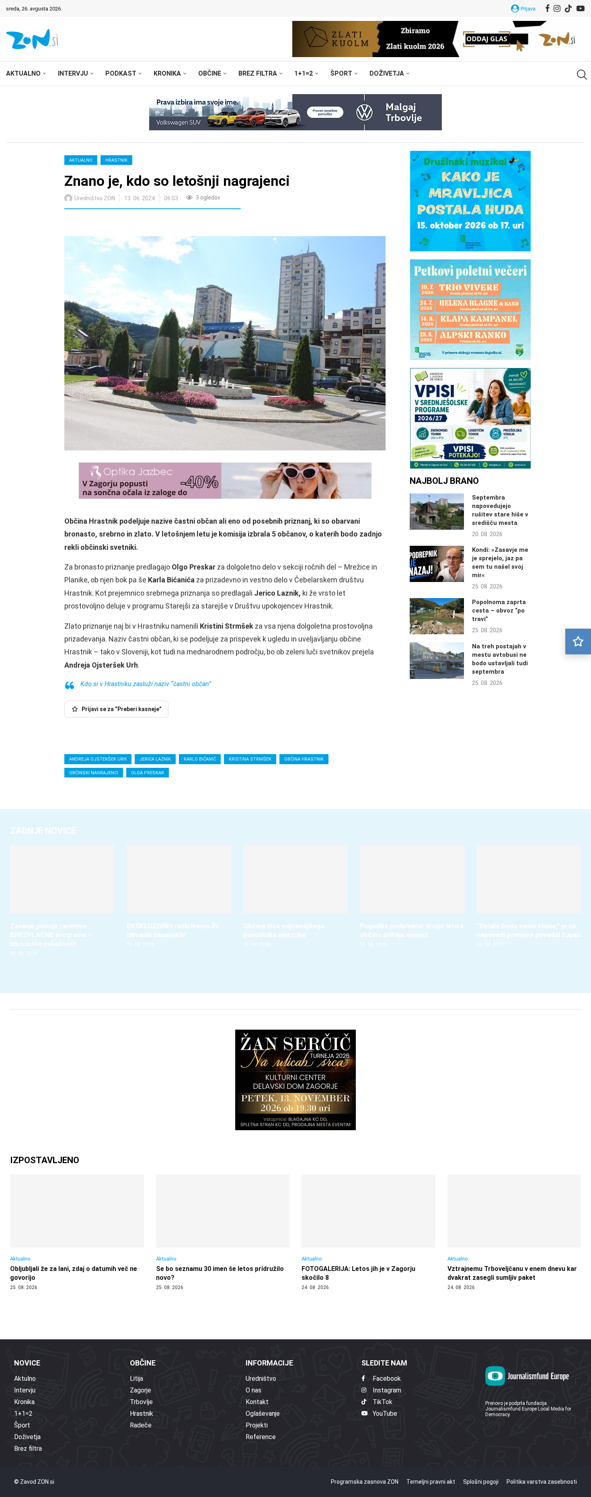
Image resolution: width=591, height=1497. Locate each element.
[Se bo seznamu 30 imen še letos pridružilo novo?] (223, 1232)
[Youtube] (580, 8)
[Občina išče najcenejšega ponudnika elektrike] (295, 896)
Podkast (120, 73)
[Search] (581, 74)
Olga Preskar (147, 772)
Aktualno (23, 73)
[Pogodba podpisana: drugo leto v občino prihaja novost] (412, 896)
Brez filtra (257, 73)
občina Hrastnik (304, 759)
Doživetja (386, 73)
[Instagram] (557, 8)
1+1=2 (303, 73)
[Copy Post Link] (123, 223)
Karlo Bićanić (200, 759)
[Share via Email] (142, 223)
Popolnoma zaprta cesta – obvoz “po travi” (499, 610)
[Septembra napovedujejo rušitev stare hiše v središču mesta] (437, 512)
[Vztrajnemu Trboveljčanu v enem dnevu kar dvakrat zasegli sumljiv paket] (514, 1232)
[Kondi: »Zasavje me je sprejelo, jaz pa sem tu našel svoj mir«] (437, 564)
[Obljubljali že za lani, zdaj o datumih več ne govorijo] (77, 1232)
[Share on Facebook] (106, 223)
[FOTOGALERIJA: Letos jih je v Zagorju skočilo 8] (368, 1232)
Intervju (73, 73)
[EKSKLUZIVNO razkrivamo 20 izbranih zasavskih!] (179, 896)
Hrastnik (116, 160)
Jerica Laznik (155, 759)
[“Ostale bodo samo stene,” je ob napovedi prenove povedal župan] (528, 896)
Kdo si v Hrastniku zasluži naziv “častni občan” (145, 684)
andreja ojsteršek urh (98, 759)
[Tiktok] (568, 8)
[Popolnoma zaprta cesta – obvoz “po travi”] (437, 616)
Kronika (167, 73)
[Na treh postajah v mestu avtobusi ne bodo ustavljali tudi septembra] (437, 660)
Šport (341, 73)
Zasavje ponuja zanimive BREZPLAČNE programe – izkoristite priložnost (51, 935)
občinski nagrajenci (93, 772)
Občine (209, 73)
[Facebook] (547, 8)
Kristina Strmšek (250, 759)
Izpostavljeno (44, 1160)
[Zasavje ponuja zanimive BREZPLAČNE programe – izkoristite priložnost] (62, 901)
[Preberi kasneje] (578, 641)
